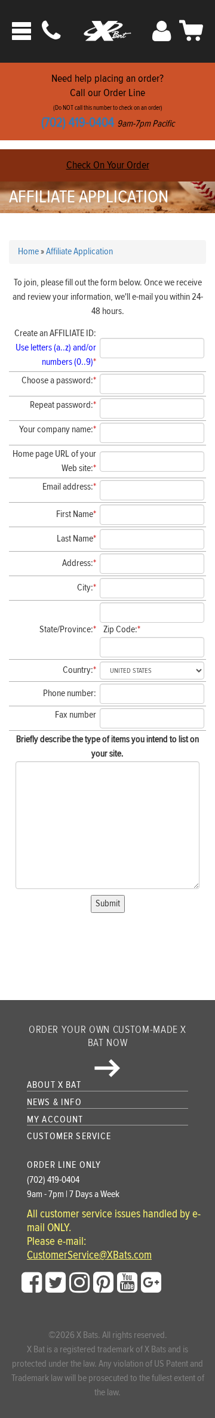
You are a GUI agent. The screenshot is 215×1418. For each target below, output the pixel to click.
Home (28, 251)
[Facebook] (32, 1283)
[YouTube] (127, 1283)
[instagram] (79, 1283)
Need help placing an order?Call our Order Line (107, 101)
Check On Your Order (107, 165)
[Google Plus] (151, 1283)
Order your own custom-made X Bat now (107, 1036)
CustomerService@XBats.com (89, 1255)
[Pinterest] (103, 1283)
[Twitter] (55, 1283)
